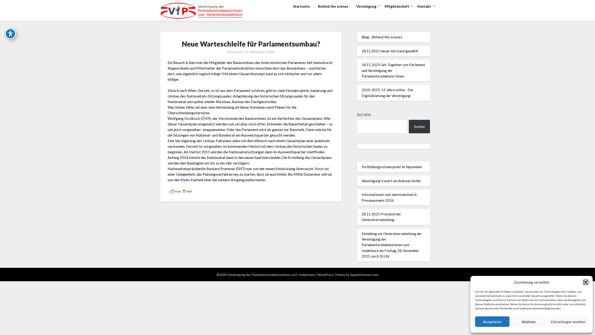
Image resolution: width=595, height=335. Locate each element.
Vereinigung (366, 6)
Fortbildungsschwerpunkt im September (392, 167)
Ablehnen (529, 322)
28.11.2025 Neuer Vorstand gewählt (390, 51)
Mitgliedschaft (397, 6)
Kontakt (424, 6)
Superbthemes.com (364, 275)
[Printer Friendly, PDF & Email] (181, 191)
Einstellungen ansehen (568, 322)
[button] (585, 282)
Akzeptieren (492, 322)
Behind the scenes (333, 6)
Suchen (364, 115)
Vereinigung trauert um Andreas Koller (391, 181)
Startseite (301, 6)
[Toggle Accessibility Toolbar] (10, 33)
